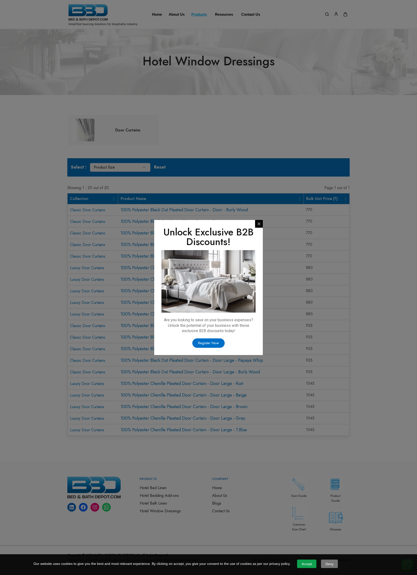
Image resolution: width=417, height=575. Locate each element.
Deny (330, 564)
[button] (208, 343)
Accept (307, 564)
